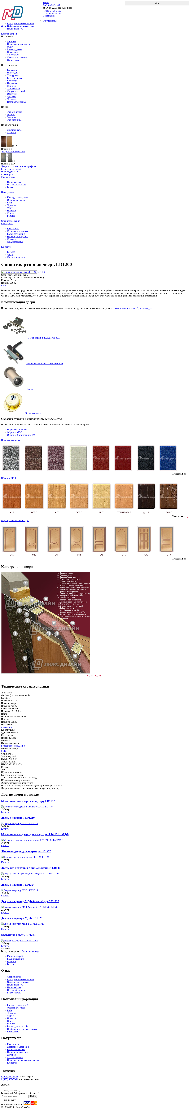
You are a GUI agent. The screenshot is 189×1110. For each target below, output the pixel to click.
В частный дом (14, 78)
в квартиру (6, 727)
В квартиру (13, 70)
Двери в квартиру (16, 257)
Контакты (6, 247)
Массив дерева (14, 49)
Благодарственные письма (20, 979)
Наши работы (14, 182)
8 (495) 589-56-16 (9, 1079)
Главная (11, 252)
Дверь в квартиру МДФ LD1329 (21, 918)
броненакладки (144, 308)
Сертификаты (14, 976)
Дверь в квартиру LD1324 (18, 884)
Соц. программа (15, 242)
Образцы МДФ (14, 432)
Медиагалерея (8, 177)
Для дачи (11, 96)
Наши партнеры (15, 28)
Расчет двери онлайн (17, 1026)
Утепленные (13, 88)
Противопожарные (16, 102)
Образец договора (16, 200)
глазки (132, 308)
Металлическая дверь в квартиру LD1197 (28, 801)
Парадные (12, 83)
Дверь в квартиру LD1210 (18, 817)
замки (118, 308)
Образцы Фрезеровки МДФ (21, 435)
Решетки (11, 961)
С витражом (13, 60)
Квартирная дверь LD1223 (18, 934)
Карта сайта (13, 1031)
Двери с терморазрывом (13, 151)
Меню (46, 2)
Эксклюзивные (14, 120)
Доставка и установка (18, 231)
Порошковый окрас (17, 429)
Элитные (11, 117)
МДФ (10, 46)
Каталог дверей (9, 33)
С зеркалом (12, 52)
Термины (11, 205)
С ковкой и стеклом (17, 57)
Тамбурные (12, 75)
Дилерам (11, 239)
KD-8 (90, 675)
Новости (11, 210)
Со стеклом (13, 54)
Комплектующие (15, 959)
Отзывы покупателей (18, 982)
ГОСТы (11, 216)
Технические (13, 99)
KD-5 (98, 675)
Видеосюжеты (14, 992)
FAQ (9, 202)
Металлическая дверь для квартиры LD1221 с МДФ (35, 834)
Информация (7, 192)
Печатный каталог (16, 184)
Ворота (10, 964)
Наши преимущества (17, 236)
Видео (10, 187)
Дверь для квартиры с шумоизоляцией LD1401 (31, 867)
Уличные (11, 86)
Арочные (11, 132)
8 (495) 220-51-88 (9, 1076)
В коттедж (12, 80)
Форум (10, 208)
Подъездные (13, 72)
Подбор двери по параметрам (22, 1029)
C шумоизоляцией (16, 91)
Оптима (11, 114)
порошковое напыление (13, 745)
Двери (10, 254)
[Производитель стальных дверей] (22, 10)
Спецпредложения (10, 221)
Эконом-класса (14, 112)
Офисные (12, 94)
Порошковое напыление (19, 44)
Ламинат (11, 41)
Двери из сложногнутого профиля (18, 166)
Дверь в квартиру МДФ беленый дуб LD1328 (30, 901)
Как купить (7, 223)
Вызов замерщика (16, 234)
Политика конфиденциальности (23, 1060)
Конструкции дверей (17, 197)
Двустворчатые (14, 130)
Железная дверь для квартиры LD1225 (26, 851)
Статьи (10, 213)
